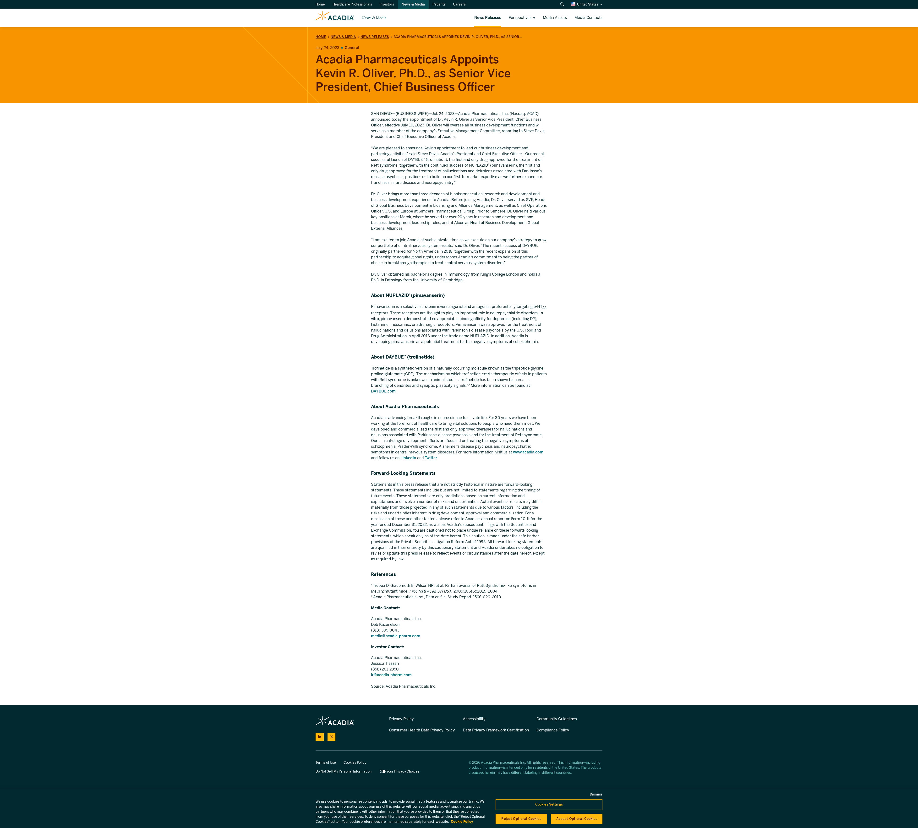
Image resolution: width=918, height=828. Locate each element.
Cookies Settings (549, 804)
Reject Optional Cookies (521, 819)
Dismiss (596, 794)
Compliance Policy (552, 730)
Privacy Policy (401, 719)
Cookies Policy (355, 763)
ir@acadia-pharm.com (391, 675)
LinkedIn (408, 458)
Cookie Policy (462, 822)
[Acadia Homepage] (335, 17)
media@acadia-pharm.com (395, 636)
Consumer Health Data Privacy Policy (422, 730)
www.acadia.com (528, 452)
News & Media (374, 17)
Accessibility (474, 719)
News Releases (375, 37)
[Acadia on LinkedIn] (320, 737)
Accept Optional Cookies (576, 819)
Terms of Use (326, 763)
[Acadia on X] (332, 737)
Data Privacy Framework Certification (496, 730)
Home (321, 37)
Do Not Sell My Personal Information (344, 771)
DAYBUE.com (383, 391)
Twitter (431, 458)
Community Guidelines (556, 719)
